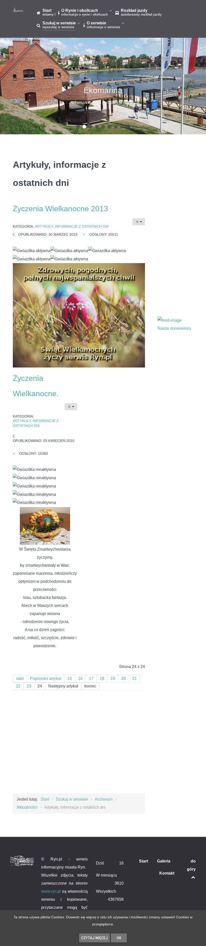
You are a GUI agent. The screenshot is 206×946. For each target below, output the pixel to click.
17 (91, 678)
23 (29, 686)
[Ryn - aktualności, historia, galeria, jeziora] (18, 9)
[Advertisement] (79, 745)
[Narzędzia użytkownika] (138, 221)
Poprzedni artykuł (45, 678)
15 (69, 678)
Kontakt (166, 873)
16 (80, 678)
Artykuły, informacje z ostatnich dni (72, 226)
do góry (191, 865)
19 (113, 678)
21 (134, 678)
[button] (78, 127)
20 (123, 678)
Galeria (163, 861)
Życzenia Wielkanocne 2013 (60, 208)
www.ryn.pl (51, 891)
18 (102, 678)
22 (18, 686)
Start (143, 861)
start (20, 678)
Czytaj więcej (94, 938)
